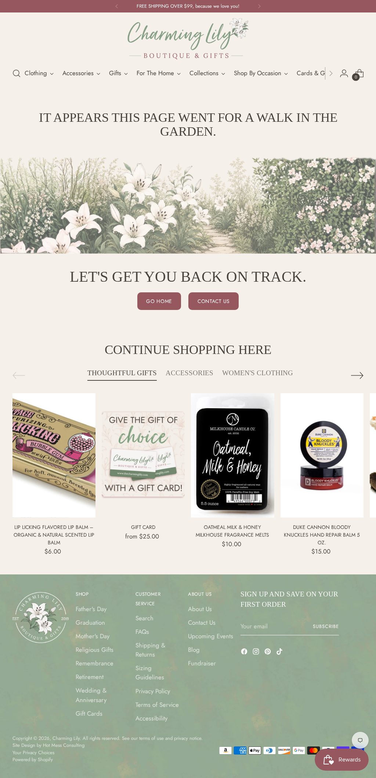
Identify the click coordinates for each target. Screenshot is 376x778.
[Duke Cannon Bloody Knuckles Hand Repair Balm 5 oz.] (322, 455)
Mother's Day (92, 636)
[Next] (259, 6)
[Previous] (117, 6)
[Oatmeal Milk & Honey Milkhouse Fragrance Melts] (232, 455)
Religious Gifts (94, 649)
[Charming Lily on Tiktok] (280, 653)
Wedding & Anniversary (91, 695)
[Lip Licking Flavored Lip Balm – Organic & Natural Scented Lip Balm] (53, 455)
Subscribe (326, 626)
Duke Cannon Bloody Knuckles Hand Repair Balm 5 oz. (322, 534)
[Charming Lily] (188, 39)
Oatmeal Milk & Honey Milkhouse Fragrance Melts (232, 530)
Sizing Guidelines (149, 673)
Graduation (90, 622)
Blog (194, 649)
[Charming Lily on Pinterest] (268, 653)
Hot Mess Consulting (63, 745)
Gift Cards (89, 713)
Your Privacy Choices (33, 752)
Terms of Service (157, 704)
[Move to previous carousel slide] (18, 375)
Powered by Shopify (32, 759)
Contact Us (202, 622)
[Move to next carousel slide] (357, 375)
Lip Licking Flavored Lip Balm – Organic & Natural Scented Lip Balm (54, 534)
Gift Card (143, 527)
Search (144, 618)
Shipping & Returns (150, 650)
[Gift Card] (143, 455)
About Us (200, 608)
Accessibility (151, 718)
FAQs (142, 631)
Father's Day (91, 608)
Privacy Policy (152, 691)
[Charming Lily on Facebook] (245, 653)
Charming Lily (66, 738)
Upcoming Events (210, 636)
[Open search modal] (16, 73)
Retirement (90, 676)
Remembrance (94, 663)
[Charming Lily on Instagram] (256, 653)
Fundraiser (202, 663)
